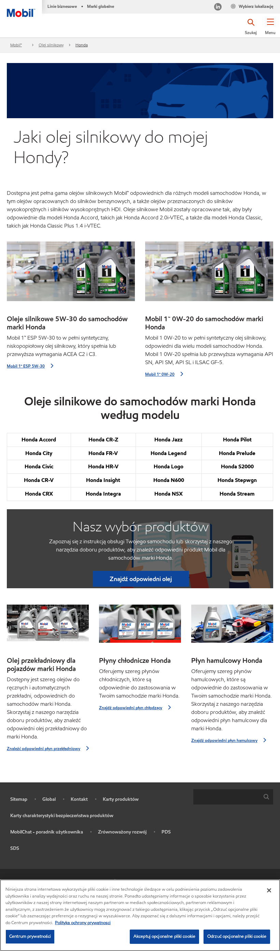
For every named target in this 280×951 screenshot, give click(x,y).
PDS (166, 832)
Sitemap (18, 799)
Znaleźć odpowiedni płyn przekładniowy (43, 748)
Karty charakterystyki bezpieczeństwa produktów (61, 815)
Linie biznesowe (62, 6)
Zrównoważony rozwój (122, 832)
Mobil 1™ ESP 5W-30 (26, 366)
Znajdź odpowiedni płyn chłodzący (130, 708)
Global (49, 799)
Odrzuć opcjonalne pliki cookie (236, 936)
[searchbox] (226, 797)
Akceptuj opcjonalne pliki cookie (164, 936)
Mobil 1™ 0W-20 (159, 374)
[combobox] (233, 797)
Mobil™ (16, 45)
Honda (81, 45)
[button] (270, 29)
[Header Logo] (21, 8)
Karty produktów (121, 799)
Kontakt (79, 799)
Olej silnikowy (51, 45)
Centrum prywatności (30, 936)
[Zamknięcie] (269, 890)
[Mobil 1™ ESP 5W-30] (71, 274)
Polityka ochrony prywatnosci (83, 923)
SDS (14, 848)
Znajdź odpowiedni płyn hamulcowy (224, 740)
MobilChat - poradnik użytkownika (46, 832)
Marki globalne (100, 6)
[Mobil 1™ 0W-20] (209, 274)
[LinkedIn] (217, 7)
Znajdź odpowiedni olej (141, 579)
